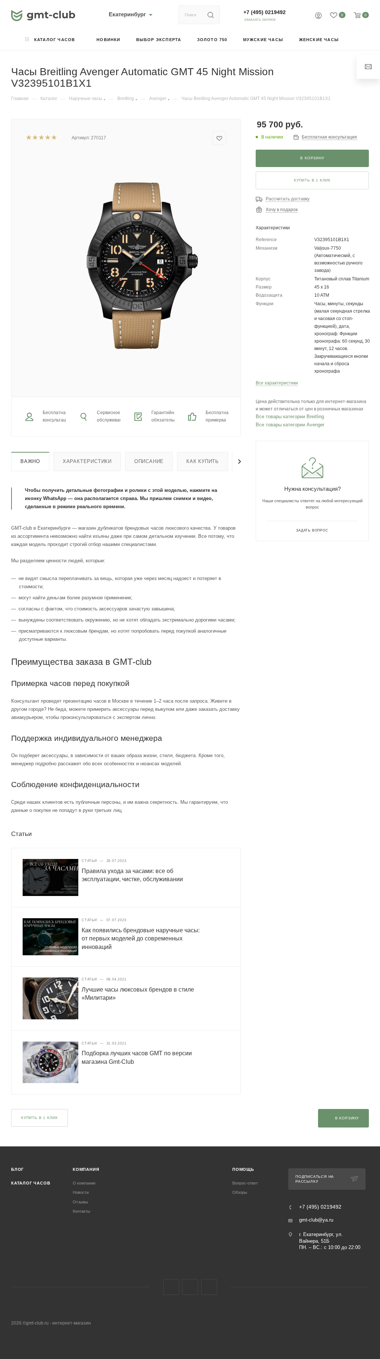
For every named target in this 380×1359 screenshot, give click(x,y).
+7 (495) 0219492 (264, 12)
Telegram (190, 1287)
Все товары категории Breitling (290, 416)
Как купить (202, 461)
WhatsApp (209, 1287)
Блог (17, 1169)
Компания (86, 1169)
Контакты (81, 1211)
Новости (81, 1192)
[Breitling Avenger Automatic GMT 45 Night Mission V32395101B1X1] (138, 265)
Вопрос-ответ (245, 1183)
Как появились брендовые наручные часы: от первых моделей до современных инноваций (141, 938)
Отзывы (80, 1202)
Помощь (243, 1169)
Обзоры (239, 1192)
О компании (84, 1183)
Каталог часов (30, 1183)
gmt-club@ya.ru (316, 1220)
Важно (30, 461)
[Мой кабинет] (318, 16)
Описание (149, 461)
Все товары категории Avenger (290, 424)
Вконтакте (171, 1287)
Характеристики (87, 461)
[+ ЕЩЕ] (358, 40)
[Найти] (211, 15)
